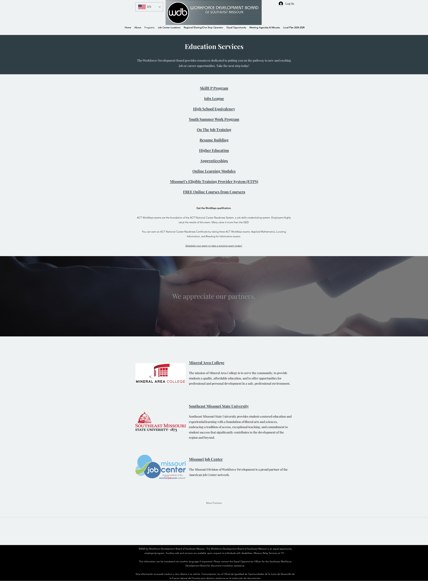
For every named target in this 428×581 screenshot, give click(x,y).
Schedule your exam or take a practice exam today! (213, 245)
